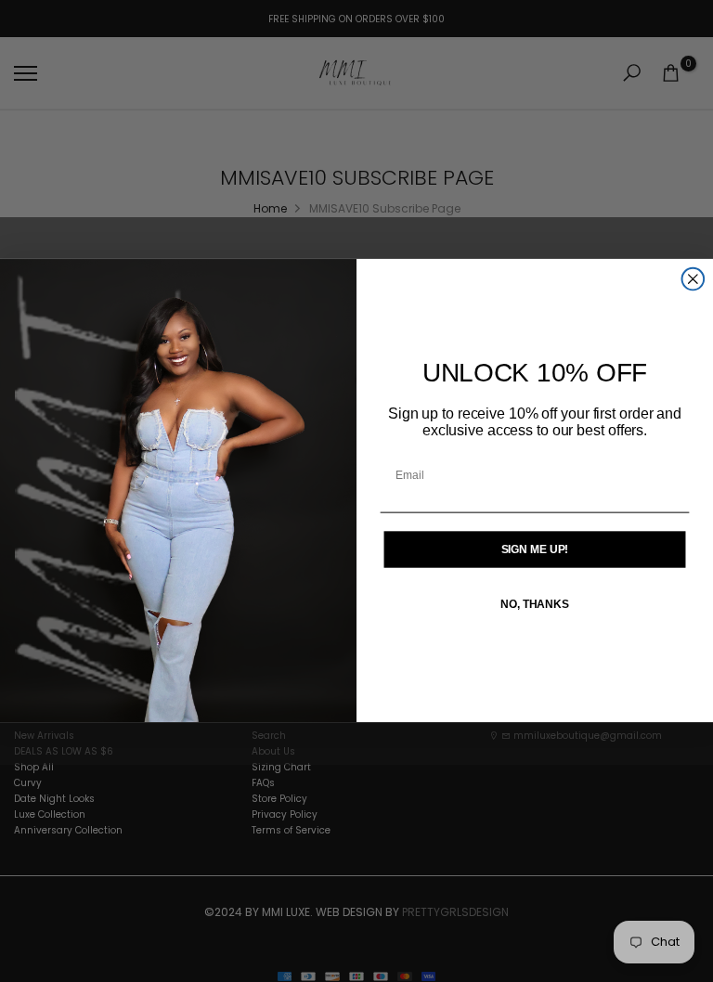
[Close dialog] (693, 279)
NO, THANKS (534, 605)
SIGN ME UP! (535, 549)
